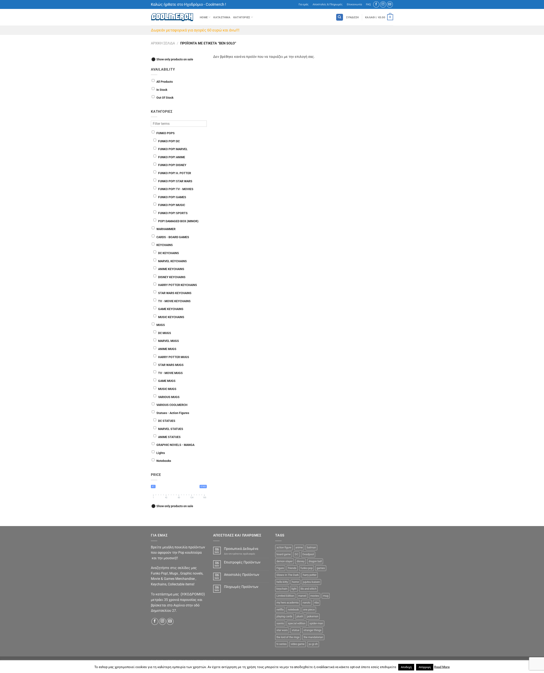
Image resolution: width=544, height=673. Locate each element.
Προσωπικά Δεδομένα (241, 549)
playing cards (284, 616)
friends (292, 568)
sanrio (280, 623)
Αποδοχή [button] (406, 667)
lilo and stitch (308, 588)
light (293, 588)
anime (299, 547)
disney (301, 561)
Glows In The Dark (287, 574)
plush (299, 616)
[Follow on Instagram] (383, 4)
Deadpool (308, 554)
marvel (302, 595)
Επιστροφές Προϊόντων (242, 562)
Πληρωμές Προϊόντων (241, 587)
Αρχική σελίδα (163, 43)
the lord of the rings (288, 637)
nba (316, 602)
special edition (296, 623)
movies (314, 595)
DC (296, 554)
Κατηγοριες (241, 17)
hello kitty (282, 581)
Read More (442, 667)
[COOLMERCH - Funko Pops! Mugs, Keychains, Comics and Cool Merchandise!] (172, 17)
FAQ (368, 4)
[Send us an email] (390, 4)
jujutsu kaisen (311, 581)
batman (311, 547)
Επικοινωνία (354, 4)
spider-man (316, 623)
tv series (281, 644)
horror (295, 581)
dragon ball (315, 561)
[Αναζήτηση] (339, 17)
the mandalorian (313, 637)
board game (283, 554)
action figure (283, 547)
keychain (281, 588)
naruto (306, 602)
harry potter (309, 574)
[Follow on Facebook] (376, 4)
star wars (282, 630)
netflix (280, 609)
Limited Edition (285, 595)
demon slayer (284, 561)
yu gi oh (313, 644)
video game (298, 644)
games (321, 568)
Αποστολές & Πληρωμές (328, 4)
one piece (309, 609)
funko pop (306, 568)
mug (325, 595)
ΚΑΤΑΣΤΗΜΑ (221, 17)
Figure (280, 568)
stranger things (312, 630)
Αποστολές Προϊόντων (241, 575)
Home (204, 17)
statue (295, 630)
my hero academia (287, 602)
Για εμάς (304, 4)
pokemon (312, 616)
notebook (293, 609)
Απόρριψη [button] (425, 667)
